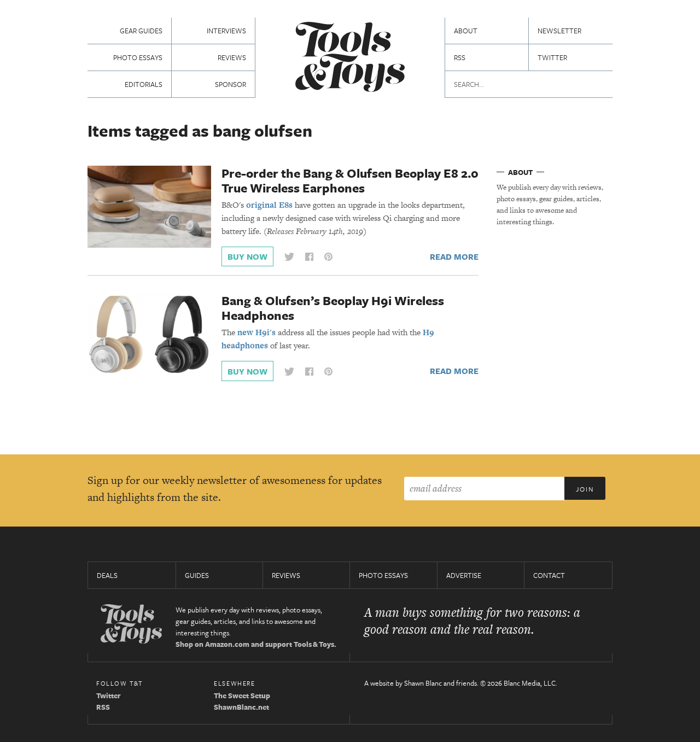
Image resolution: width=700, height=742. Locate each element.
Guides (197, 575)
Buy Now (247, 256)
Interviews (226, 30)
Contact (549, 575)
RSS (459, 57)
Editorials (143, 84)
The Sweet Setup (242, 695)
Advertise (463, 575)
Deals (107, 575)
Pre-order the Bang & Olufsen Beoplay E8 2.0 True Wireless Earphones (350, 180)
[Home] (350, 58)
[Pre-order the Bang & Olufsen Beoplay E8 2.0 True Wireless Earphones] (149, 206)
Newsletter (559, 30)
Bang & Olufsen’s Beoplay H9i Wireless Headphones (332, 307)
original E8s (269, 205)
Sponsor (230, 84)
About (465, 30)
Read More (454, 256)
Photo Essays (137, 57)
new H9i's (256, 332)
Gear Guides (141, 30)
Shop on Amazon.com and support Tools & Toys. (256, 644)
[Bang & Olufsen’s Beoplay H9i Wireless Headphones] (149, 334)
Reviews (232, 57)
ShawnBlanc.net (241, 707)
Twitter (552, 57)
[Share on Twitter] (289, 256)
